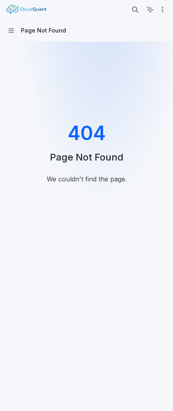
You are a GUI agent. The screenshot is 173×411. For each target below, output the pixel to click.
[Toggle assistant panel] (150, 9)
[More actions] (163, 9)
